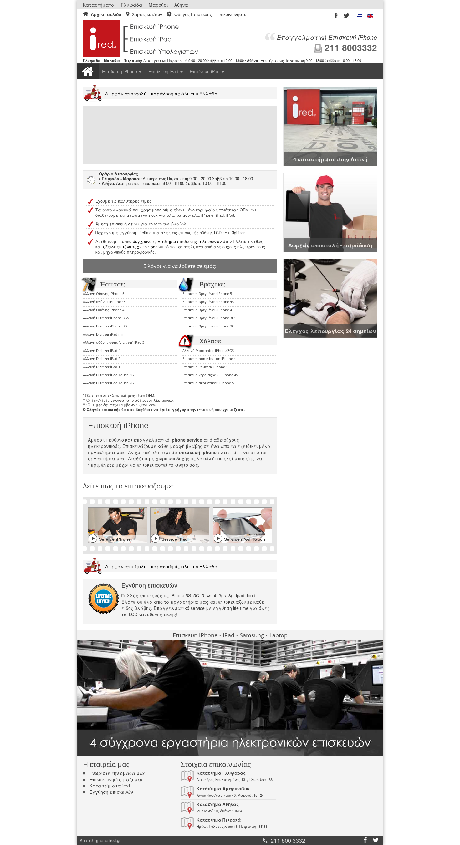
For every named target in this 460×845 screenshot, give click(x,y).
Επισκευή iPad (164, 71)
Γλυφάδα (131, 5)
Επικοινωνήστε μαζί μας (116, 779)
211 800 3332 (288, 840)
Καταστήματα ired (109, 785)
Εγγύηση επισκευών (111, 792)
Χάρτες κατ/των (147, 14)
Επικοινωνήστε (231, 14)
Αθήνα (181, 5)
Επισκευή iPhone (120, 71)
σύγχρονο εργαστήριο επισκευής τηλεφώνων (177, 241)
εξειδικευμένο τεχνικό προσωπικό (136, 247)
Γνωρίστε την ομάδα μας (117, 773)
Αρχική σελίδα (106, 14)
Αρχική (88, 71)
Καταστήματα (99, 5)
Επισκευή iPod (205, 71)
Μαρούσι (158, 5)
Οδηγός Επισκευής (193, 14)
